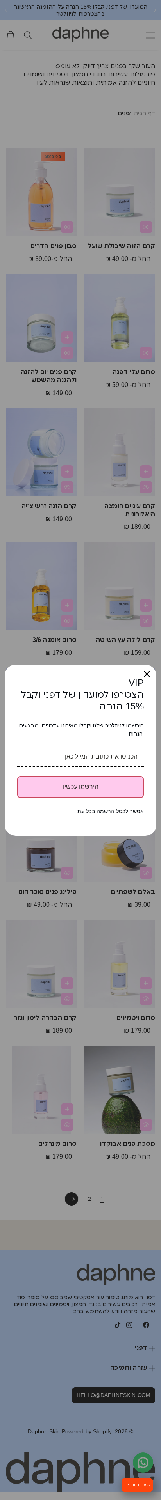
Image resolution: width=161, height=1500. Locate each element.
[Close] (147, 674)
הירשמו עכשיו (80, 787)
